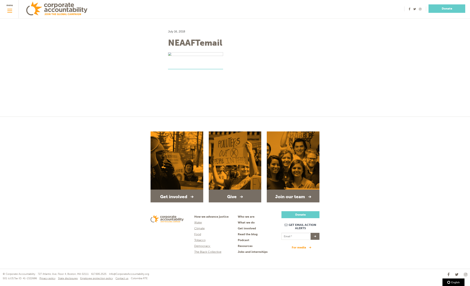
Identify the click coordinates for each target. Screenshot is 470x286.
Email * (288, 235)
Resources (245, 246)
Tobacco (200, 240)
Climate (199, 228)
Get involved (247, 228)
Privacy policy (47, 278)
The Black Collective (207, 252)
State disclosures (68, 278)
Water (198, 222)
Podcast (243, 240)
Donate (447, 8)
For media (299, 247)
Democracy (202, 246)
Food (197, 234)
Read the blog (248, 234)
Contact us (121, 278)
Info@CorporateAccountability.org (129, 274)
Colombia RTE (139, 278)
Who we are (246, 216)
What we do (246, 222)
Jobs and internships (253, 252)
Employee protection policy (96, 278)
